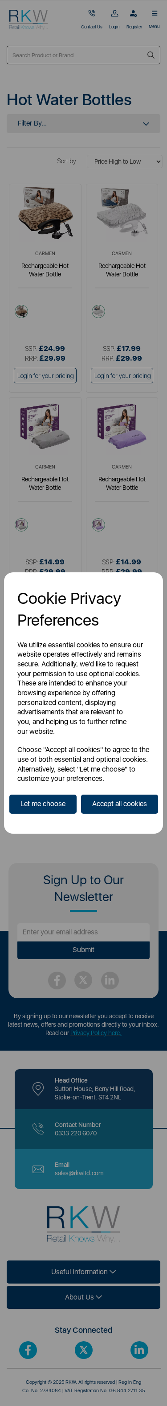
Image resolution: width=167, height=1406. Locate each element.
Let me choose (42, 803)
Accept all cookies (119, 803)
